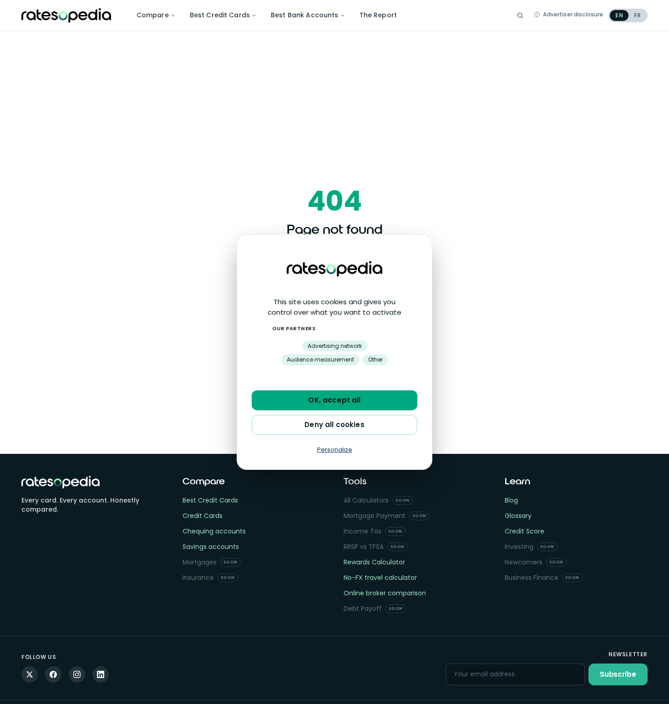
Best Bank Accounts (305, 15)
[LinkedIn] (100, 674)
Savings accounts (210, 546)
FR (637, 15)
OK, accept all (334, 400)
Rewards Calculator (374, 562)
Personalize (334, 449)
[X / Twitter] (29, 674)
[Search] (520, 15)
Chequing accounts (214, 531)
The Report (378, 15)
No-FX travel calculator (380, 577)
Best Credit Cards (220, 15)
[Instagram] (77, 674)
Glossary (518, 515)
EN (619, 15)
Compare (153, 15)
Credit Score (524, 531)
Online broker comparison (385, 593)
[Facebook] (53, 674)
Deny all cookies (334, 424)
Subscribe (618, 674)
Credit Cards (202, 515)
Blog (511, 500)
